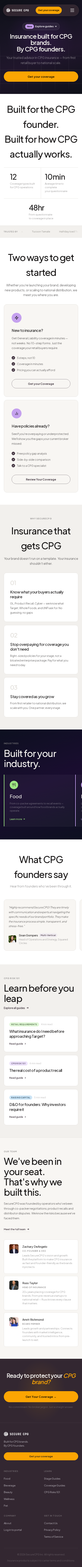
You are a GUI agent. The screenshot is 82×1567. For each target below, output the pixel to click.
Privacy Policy (52, 1529)
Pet (6, 1505)
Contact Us (51, 1523)
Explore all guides (14, 1008)
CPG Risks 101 (52, 1492)
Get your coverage (48, 10)
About (7, 1523)
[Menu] (72, 10)
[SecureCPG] (17, 10)
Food (7, 1478)
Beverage (9, 1485)
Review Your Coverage (41, 479)
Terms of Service (53, 1536)
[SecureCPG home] (16, 1434)
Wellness (9, 1499)
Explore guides (44, 26)
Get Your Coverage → (41, 1396)
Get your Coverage (41, 383)
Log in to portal (13, 1529)
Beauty (8, 1492)
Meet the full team (15, 1229)
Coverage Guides (54, 1485)
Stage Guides (52, 1478)
